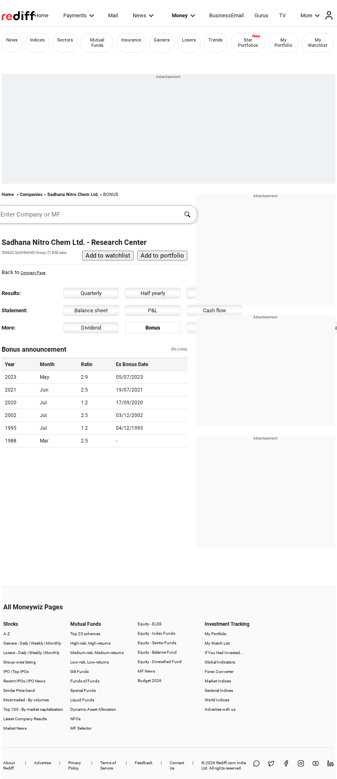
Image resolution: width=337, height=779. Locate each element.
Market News (15, 728)
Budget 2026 (150, 680)
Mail (113, 15)
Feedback (143, 762)
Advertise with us (220, 709)
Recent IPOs (14, 681)
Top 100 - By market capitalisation (33, 709)
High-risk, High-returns (90, 643)
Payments (75, 15)
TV (282, 15)
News (139, 15)
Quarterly (91, 293)
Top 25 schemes (85, 633)
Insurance (131, 40)
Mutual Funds (97, 42)
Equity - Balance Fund (157, 652)
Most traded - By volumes (26, 700)
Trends (215, 40)
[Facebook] (286, 765)
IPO (6, 671)
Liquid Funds (82, 700)
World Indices (217, 700)
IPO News (36, 681)
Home (41, 15)
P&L (152, 310)
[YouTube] (315, 765)
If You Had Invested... (224, 652)
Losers (189, 40)
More (306, 15)
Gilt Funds (79, 671)
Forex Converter (219, 671)
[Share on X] (271, 765)
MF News (146, 671)
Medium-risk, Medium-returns (97, 652)
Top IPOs (20, 671)
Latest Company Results (25, 718)
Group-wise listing (19, 662)
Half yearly (153, 293)
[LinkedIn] (330, 765)
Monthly (53, 643)
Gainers (162, 40)
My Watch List (217, 643)
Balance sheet (91, 310)
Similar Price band (19, 690)
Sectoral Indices (219, 690)
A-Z (6, 633)
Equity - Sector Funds (157, 642)
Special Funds (83, 690)
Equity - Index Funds (156, 633)
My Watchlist (318, 42)
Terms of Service (108, 765)
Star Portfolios (248, 42)
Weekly (37, 643)
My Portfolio (283, 42)
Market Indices (218, 681)
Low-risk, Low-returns (89, 662)
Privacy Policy (74, 765)
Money (180, 15)
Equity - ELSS (150, 624)
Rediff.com (226, 762)
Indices (37, 40)
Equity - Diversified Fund (160, 661)
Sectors (65, 40)
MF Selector (81, 728)
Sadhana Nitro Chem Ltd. (73, 194)
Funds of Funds (84, 681)
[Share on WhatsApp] (256, 765)
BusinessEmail (226, 15)
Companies (31, 194)
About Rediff (9, 765)
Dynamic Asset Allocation (93, 709)
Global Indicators (220, 662)
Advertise (42, 762)
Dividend (91, 328)
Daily (24, 643)
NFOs (75, 718)
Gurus (261, 15)
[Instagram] (301, 765)
